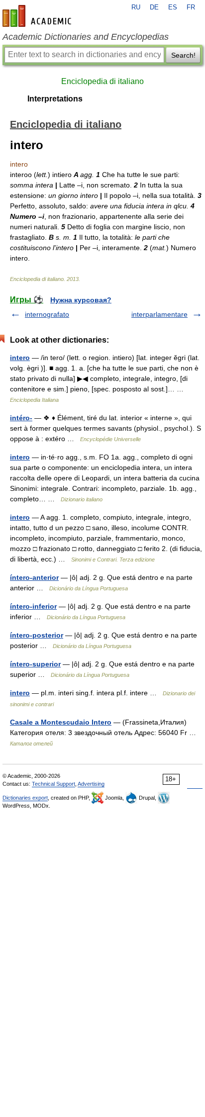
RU (135, 7)
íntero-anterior (34, 577)
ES (172, 7)
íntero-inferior (33, 606)
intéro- (21, 418)
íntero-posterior (36, 635)
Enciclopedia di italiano (102, 81)
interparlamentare (159, 314)
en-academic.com (38, 16)
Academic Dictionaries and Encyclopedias (85, 37)
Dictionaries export (25, 798)
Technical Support (53, 784)
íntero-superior (35, 664)
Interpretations (55, 98)
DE (154, 7)
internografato (47, 314)
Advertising (91, 784)
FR (191, 7)
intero (20, 358)
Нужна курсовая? (80, 300)
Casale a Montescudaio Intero (60, 722)
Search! (183, 55)
